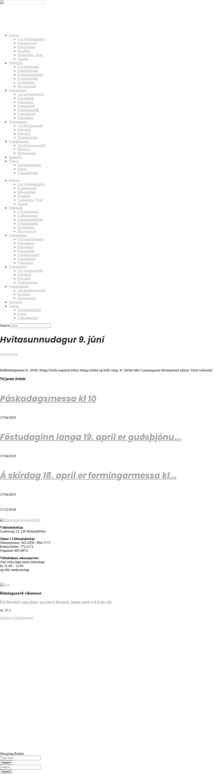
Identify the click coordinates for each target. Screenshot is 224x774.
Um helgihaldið (28, 67)
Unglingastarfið (28, 110)
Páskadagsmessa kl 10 (48, 398)
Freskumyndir (27, 43)
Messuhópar (26, 98)
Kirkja (22, 169)
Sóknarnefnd (26, 47)
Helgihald (15, 63)
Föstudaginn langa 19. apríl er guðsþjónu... (90, 437)
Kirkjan (14, 35)
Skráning (24, 149)
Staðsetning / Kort (30, 55)
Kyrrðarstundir (28, 78)
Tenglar (23, 59)
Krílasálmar (25, 102)
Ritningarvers (27, 153)
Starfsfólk (15, 157)
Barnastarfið (26, 106)
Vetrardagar (25, 118)
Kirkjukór (24, 129)
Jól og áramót (27, 86)
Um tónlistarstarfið (30, 126)
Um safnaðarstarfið (31, 94)
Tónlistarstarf (18, 122)
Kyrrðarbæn (26, 82)
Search (4, 325)
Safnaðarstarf (18, 90)
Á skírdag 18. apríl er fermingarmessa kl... (88, 475)
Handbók (24, 51)
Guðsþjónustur (28, 70)
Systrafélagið (26, 114)
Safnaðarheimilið (29, 165)
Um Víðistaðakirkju (31, 39)
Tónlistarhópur (28, 137)
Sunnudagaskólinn (30, 74)
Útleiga (14, 161)
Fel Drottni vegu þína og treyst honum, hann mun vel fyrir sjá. (56, 602)
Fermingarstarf (19, 141)
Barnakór (24, 133)
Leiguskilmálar (28, 173)
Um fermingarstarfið (32, 145)
